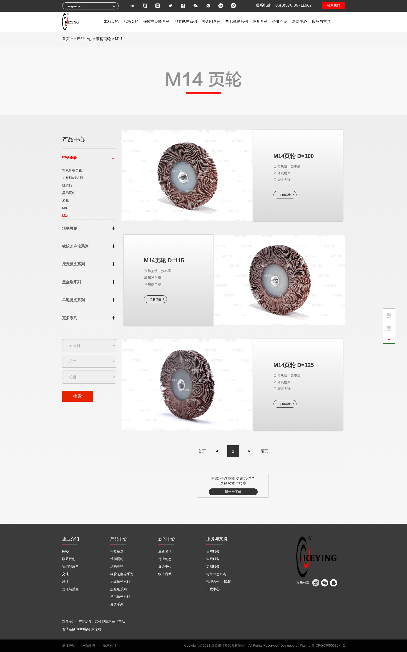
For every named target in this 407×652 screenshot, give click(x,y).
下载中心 (213, 589)
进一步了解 (233, 492)
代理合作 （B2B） (219, 581)
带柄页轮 (111, 22)
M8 (64, 208)
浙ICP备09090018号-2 (328, 645)
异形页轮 (68, 193)
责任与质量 (70, 589)
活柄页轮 (130, 22)
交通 (65, 574)
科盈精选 (116, 551)
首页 (66, 39)
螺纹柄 (67, 185)
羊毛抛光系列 (236, 22)
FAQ (65, 551)
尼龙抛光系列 (185, 22)
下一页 (249, 451)
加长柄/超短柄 (72, 178)
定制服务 (213, 566)
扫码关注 (389, 317)
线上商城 (164, 574)
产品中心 (84, 39)
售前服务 (213, 551)
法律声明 (69, 645)
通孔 (65, 200)
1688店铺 (83, 629)
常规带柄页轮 (72, 170)
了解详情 (285, 195)
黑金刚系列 (211, 22)
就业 (65, 581)
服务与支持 (321, 22)
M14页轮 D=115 (164, 260)
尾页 (264, 451)
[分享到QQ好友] (333, 582)
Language (73, 6)
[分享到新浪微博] (315, 582)
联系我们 (333, 5)
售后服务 (213, 559)
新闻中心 (299, 22)
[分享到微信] (324, 582)
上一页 (217, 451)
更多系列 (260, 22)
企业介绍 (279, 22)
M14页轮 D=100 (293, 156)
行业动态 (164, 559)
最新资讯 (164, 551)
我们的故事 (70, 566)
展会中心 (164, 566)
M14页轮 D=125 (293, 365)
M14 (65, 215)
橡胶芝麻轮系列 (156, 22)
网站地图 (89, 645)
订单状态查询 (216, 574)
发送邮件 (389, 330)
